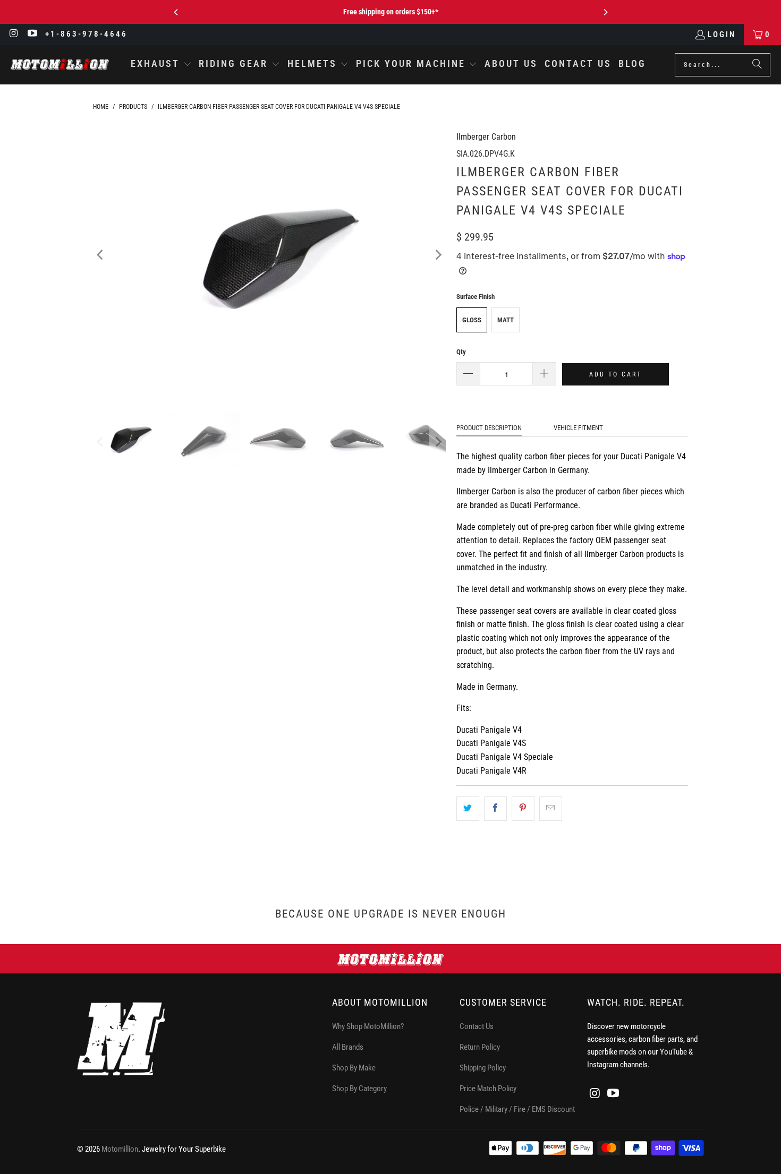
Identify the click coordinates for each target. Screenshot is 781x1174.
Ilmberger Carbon (486, 137)
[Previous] (176, 12)
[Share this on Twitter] (467, 808)
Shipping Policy (483, 1068)
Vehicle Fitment (578, 428)
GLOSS (471, 320)
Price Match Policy (488, 1088)
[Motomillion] (60, 64)
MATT (505, 320)
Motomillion (119, 1149)
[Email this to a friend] (550, 808)
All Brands (347, 1047)
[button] (161, 64)
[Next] (605, 12)
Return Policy (480, 1047)
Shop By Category (359, 1088)
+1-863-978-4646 (86, 34)
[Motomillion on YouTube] (32, 34)
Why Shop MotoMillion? (368, 1026)
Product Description (489, 428)
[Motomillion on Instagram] (13, 34)
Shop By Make (354, 1068)
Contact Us (477, 1026)
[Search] (757, 64)
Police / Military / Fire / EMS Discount (517, 1109)
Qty (461, 352)
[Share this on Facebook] (495, 808)
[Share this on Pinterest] (523, 808)
